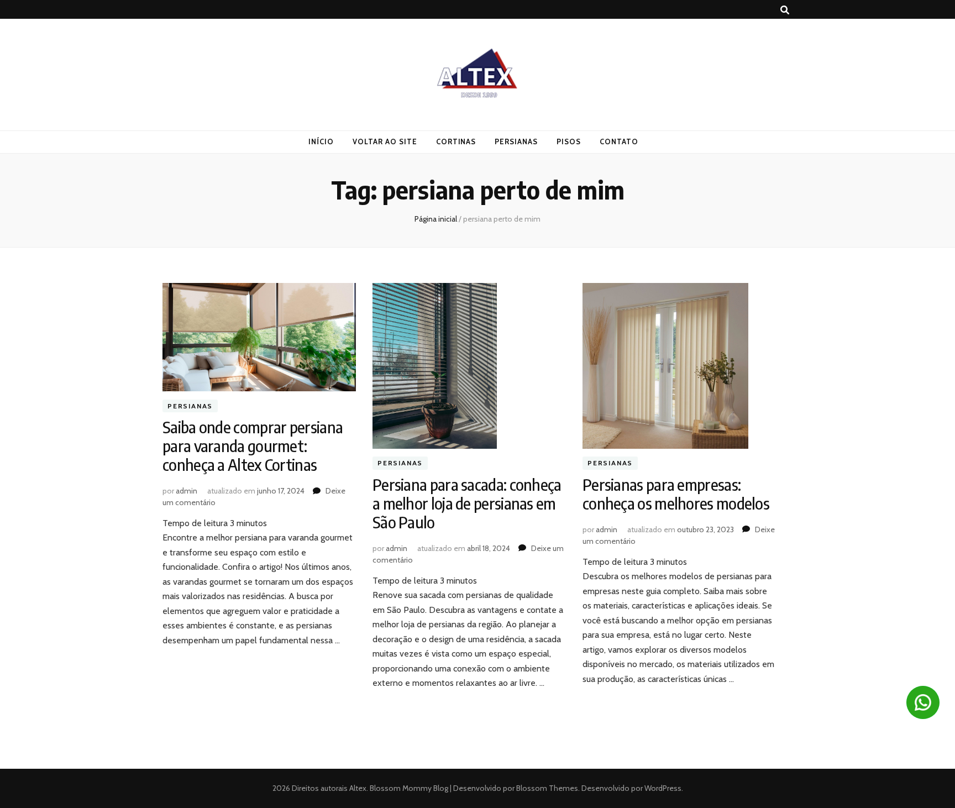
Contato (619, 141)
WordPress (662, 788)
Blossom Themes (546, 788)
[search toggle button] (784, 10)
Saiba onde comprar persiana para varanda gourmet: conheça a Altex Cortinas (252, 445)
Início (321, 141)
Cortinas (456, 141)
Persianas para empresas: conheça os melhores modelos (676, 494)
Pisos (569, 141)
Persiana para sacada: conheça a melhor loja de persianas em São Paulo (467, 503)
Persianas (516, 141)
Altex (357, 788)
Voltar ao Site (385, 141)
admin (186, 491)
